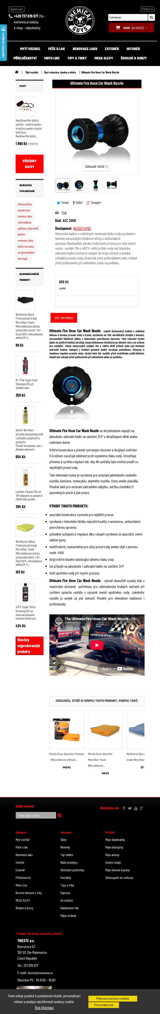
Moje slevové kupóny (117, 870)
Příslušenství (24, 58)
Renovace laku (85, 49)
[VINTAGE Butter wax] (25, 416)
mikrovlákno (24, 222)
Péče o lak (56, 49)
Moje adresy (112, 855)
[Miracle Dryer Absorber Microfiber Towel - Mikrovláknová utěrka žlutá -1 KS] (105, 729)
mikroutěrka (25, 204)
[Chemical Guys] (80, 20)
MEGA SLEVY (103, 58)
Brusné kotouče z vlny (29, 893)
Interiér (133, 49)
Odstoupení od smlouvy (119, 877)
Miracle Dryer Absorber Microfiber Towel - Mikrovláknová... (100, 759)
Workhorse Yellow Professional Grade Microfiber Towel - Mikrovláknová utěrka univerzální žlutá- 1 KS (28, 549)
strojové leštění (26, 252)
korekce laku (25, 216)
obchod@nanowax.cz (40, 973)
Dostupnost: (64, 228)
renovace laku (25, 240)
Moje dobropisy (114, 847)
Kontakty (65, 877)
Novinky (65, 847)
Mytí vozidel (30, 49)
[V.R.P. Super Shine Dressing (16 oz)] (25, 592)
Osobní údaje (113, 862)
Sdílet (79, 202)
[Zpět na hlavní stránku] (16, 72)
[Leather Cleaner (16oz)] (25, 477)
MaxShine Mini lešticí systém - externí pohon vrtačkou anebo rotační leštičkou (29, 126)
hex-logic (23, 258)
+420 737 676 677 (26, 16)
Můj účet (110, 832)
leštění (21, 234)
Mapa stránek (68, 915)
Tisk (64, 213)
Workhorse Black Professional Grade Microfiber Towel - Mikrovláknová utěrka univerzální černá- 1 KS (28, 322)
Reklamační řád (69, 908)
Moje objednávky (115, 839)
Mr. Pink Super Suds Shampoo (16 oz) (26, 382)
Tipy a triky (77, 58)
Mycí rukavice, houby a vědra (60, 72)
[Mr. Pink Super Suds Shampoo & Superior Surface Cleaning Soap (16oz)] (25, 365)
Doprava (65, 893)
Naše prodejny (69, 862)
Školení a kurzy (134, 58)
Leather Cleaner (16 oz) (28, 491)
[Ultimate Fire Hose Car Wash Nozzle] (62, 185)
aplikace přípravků (28, 228)
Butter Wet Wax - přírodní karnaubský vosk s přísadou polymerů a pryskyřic (29, 436)
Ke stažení (66, 900)
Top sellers (66, 855)
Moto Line (52, 58)
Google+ (96, 202)
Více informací (44, 1007)
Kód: (58, 220)
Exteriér (112, 49)
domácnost (24, 210)
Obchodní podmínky (72, 870)
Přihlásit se (147, 9)
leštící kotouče (26, 246)
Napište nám (17, 9)
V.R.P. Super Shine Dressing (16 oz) (26, 609)
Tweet (64, 202)
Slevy (23, 86)
